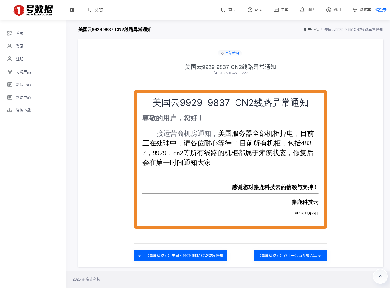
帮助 (258, 9)
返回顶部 (380, 276)
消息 (310, 9)
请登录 (381, 10)
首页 (231, 9)
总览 (98, 10)
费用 (336, 9)
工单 (284, 9)
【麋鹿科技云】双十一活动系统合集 (287, 255)
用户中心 (311, 29)
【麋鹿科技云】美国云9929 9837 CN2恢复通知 (183, 255)
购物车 (365, 9)
